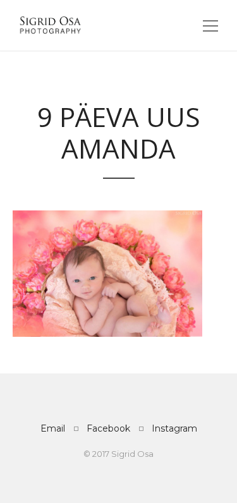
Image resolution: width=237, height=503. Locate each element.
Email (52, 428)
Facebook (108, 428)
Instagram (174, 428)
